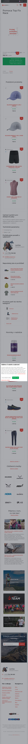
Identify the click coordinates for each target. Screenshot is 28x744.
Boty (16, 687)
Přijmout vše (15, 377)
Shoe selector (18, 700)
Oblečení (17, 693)
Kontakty (4, 695)
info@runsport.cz (10, 257)
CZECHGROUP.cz (16, 734)
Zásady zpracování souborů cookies (6, 697)
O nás (16, 689)
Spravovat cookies (5, 380)
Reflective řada (18, 691)
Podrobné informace (21, 373)
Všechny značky (14, 468)
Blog (16, 702)
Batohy (16, 698)
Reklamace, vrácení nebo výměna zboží (6, 688)
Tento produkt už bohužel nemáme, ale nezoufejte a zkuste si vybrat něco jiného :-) (15, 61)
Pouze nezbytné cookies (6, 377)
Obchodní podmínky (7, 690)
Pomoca (11, 71)
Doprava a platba (6, 692)
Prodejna (17, 695)
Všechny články (14, 515)
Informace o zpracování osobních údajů (7, 702)
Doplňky (17, 704)
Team (16, 706)
